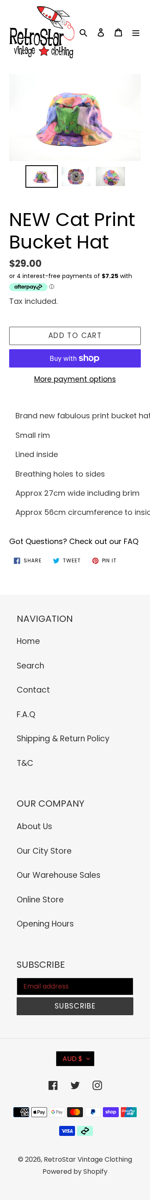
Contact (33, 690)
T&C (25, 763)
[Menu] (136, 32)
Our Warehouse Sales (58, 875)
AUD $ (72, 1058)
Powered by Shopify (75, 1171)
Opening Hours (45, 923)
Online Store (40, 899)
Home (28, 641)
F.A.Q (26, 714)
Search (30, 665)
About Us (34, 826)
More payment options (75, 379)
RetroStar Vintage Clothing (88, 1159)
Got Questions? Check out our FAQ (73, 541)
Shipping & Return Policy (63, 738)
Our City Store (44, 851)
